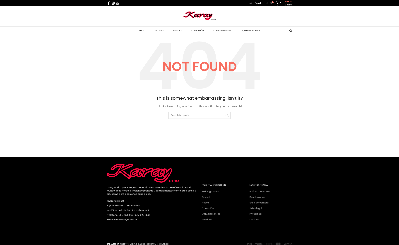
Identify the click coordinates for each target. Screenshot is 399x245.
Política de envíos (260, 191)
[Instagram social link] (113, 3)
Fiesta (205, 202)
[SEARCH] (227, 115)
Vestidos (207, 219)
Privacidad (256, 213)
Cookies (254, 219)
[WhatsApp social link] (117, 3)
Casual (206, 197)
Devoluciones (257, 197)
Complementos (211, 213)
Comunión (208, 208)
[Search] (266, 3)
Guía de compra (259, 202)
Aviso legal (256, 208)
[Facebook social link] (109, 3)
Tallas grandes (210, 191)
